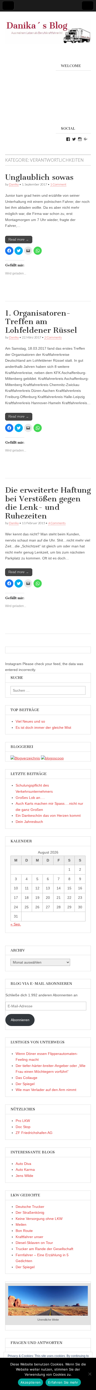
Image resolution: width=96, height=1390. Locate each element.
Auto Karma (25, 1169)
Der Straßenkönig (30, 1212)
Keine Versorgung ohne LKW (39, 1219)
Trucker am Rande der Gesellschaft (44, 1249)
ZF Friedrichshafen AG (34, 1133)
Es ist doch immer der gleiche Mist (43, 727)
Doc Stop (23, 1127)
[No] (89, 1373)
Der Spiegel (25, 1084)
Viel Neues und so (30, 721)
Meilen (21, 1224)
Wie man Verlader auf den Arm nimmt (46, 1090)
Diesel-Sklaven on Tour (34, 1243)
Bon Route (24, 1231)
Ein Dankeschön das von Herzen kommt (48, 815)
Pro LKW (23, 1121)
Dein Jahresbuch (29, 822)
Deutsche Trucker (30, 1207)
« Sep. (15, 924)
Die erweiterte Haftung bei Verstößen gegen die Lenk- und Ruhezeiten (48, 503)
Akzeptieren (30, 1382)
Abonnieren (20, 1020)
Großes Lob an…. (30, 798)
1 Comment (58, 184)
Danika (14, 184)
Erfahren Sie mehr (63, 1382)
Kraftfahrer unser (29, 1237)
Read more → (18, 239)
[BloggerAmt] (25, 758)
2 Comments (53, 337)
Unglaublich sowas (40, 177)
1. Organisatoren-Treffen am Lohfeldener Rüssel (41, 321)
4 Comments (57, 523)
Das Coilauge (26, 1078)
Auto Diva (23, 1164)
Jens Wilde (24, 1176)
